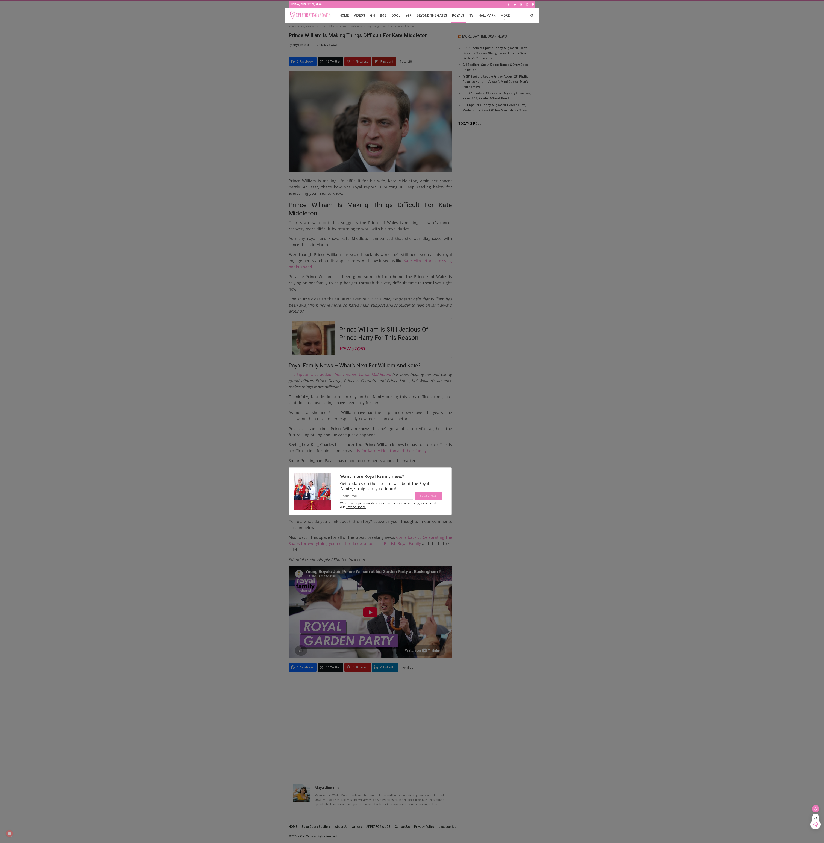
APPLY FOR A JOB (378, 826)
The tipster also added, (311, 374)
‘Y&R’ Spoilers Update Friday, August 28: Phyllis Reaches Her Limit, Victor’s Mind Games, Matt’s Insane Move (496, 82)
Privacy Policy (424, 826)
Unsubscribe (447, 826)
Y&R (408, 15)
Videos (359, 15)
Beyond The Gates (432, 15)
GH (372, 15)
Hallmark (487, 15)
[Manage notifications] (9, 833)
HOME (344, 15)
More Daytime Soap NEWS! (485, 36)
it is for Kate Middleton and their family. (389, 450)
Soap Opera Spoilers (316, 826)
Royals (458, 15)
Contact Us (402, 826)
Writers (357, 826)
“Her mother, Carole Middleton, (362, 374)
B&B (383, 15)
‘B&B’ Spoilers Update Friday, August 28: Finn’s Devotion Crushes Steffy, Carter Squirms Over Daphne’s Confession (495, 53)
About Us (341, 826)
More (505, 15)
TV (471, 15)
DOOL (396, 15)
